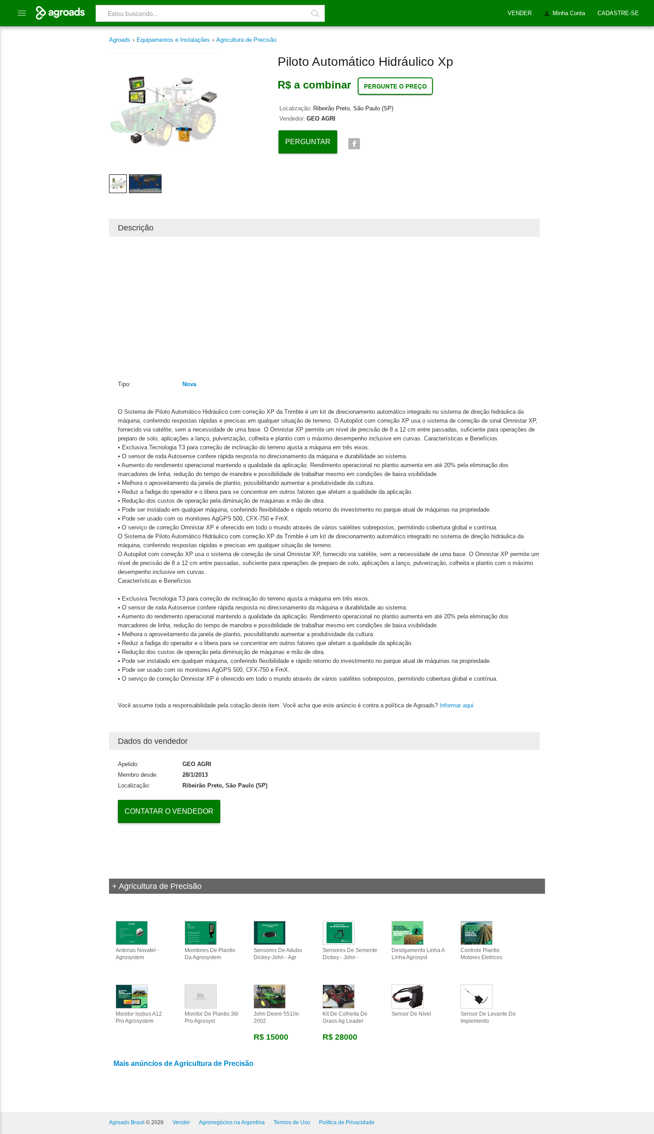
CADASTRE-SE (618, 13)
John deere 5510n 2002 (276, 1017)
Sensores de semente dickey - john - (350, 953)
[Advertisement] (324, 308)
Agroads (119, 39)
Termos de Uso (292, 1122)
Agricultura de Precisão (246, 39)
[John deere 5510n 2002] (270, 996)
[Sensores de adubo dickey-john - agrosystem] (270, 932)
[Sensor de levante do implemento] (476, 996)
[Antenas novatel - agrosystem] (132, 932)
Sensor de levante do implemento (488, 1017)
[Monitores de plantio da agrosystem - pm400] (201, 932)
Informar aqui (456, 705)
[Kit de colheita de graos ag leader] (339, 996)
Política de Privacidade (347, 1122)
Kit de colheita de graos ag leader (345, 1017)
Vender (181, 1122)
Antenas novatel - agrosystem (137, 953)
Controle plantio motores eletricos (481, 953)
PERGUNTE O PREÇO (395, 86)
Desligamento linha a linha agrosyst (418, 953)
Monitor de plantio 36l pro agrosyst (211, 1017)
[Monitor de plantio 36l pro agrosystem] (201, 996)
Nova (189, 384)
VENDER (520, 13)
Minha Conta (569, 13)
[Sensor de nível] (408, 996)
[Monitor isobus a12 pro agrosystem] (132, 996)
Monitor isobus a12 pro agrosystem (139, 1017)
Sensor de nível (411, 1014)
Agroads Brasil (127, 1122)
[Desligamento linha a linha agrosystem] (408, 932)
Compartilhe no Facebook (354, 144)
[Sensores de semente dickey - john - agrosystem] (339, 932)
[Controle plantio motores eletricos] (476, 932)
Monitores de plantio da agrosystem (210, 953)
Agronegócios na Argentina (232, 1122)
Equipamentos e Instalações (173, 39)
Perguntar (308, 141)
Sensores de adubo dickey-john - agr (278, 953)
